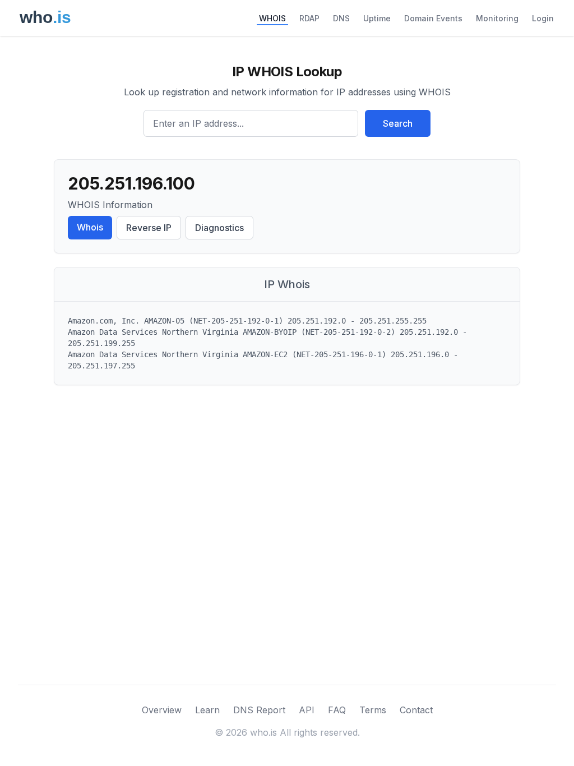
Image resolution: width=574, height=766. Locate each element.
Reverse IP (149, 227)
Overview (162, 710)
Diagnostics (219, 227)
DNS (341, 18)
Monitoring (497, 18)
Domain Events (433, 18)
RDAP (309, 18)
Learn (207, 710)
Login (543, 18)
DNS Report (259, 710)
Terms (372, 710)
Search (398, 123)
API (306, 710)
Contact (416, 710)
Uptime (377, 18)
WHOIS (272, 18)
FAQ (337, 710)
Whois (90, 227)
